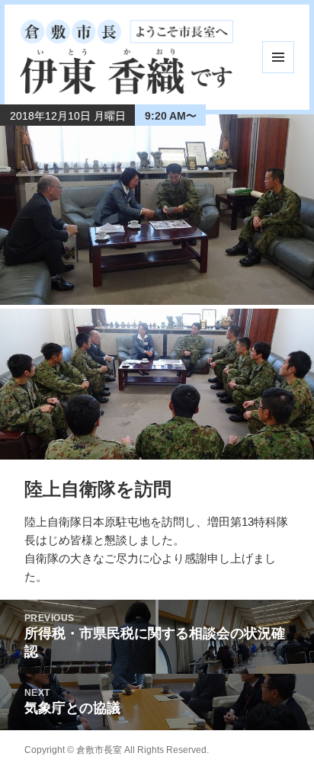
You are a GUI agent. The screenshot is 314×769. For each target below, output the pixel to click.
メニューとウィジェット (278, 57)
